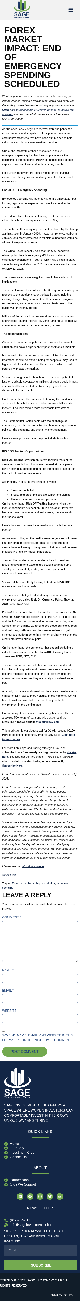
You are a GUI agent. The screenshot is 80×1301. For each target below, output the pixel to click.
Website (9, 1010)
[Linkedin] (20, 1196)
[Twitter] (50, 1196)
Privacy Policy (62, 1295)
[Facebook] (30, 1196)
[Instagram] (40, 1196)
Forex (31, 883)
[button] (71, 10)
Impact (40, 883)
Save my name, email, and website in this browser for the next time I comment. (37, 1037)
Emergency (19, 883)
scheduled (63, 883)
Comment (11, 917)
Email (8, 990)
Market (51, 883)
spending (7, 887)
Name (8, 970)
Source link (9, 874)
